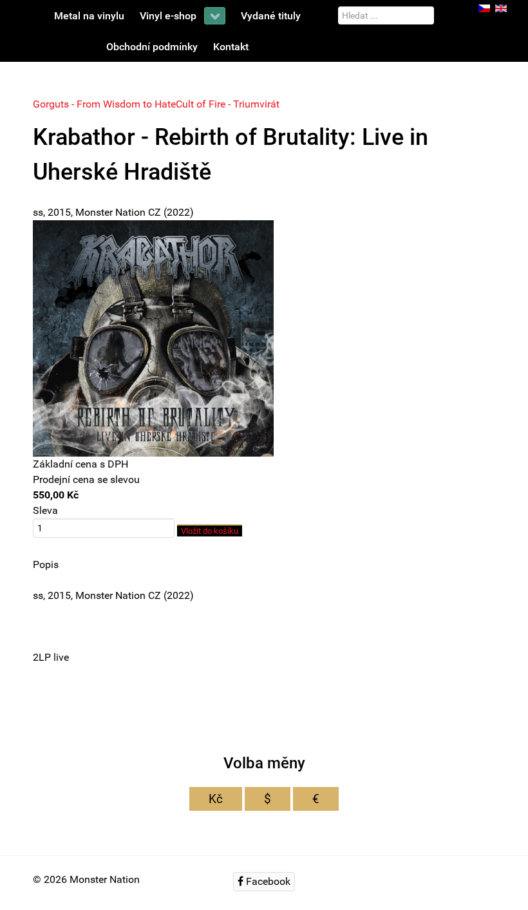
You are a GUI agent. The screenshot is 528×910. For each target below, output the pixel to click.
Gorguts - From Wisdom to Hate (104, 104)
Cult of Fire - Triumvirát (227, 104)
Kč (216, 799)
